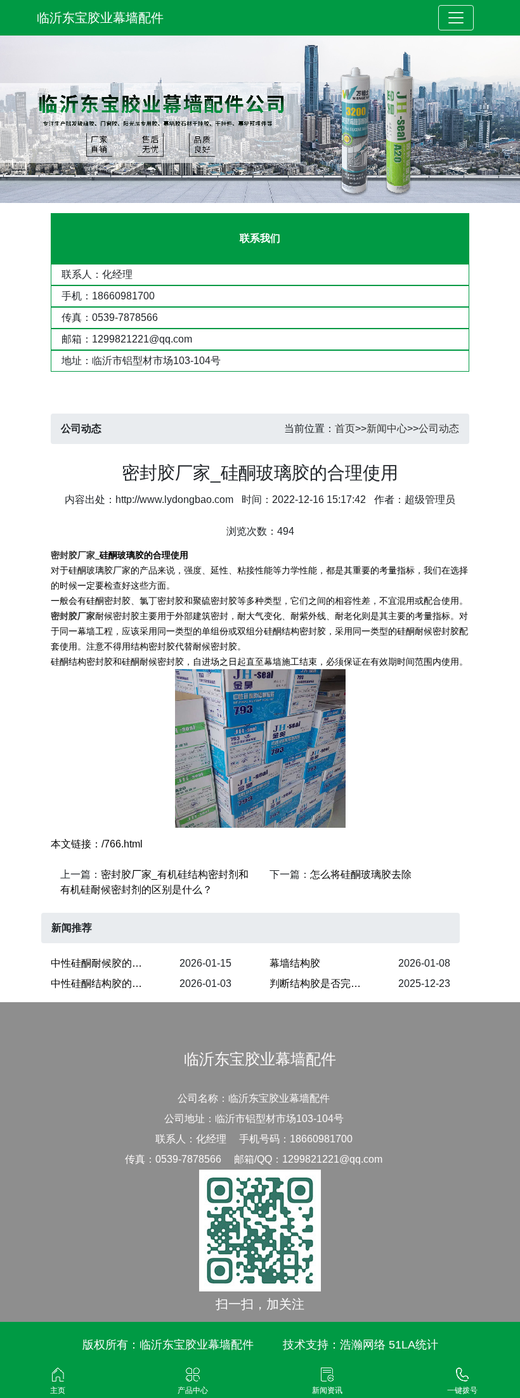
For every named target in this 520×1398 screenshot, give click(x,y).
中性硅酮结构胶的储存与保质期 (104, 983)
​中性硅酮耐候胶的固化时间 (104, 963)
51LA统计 (413, 1344)
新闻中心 (387, 428)
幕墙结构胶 (295, 963)
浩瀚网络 (363, 1344)
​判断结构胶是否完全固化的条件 (323, 983)
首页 (345, 428)
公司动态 (439, 428)
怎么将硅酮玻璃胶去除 (361, 874)
